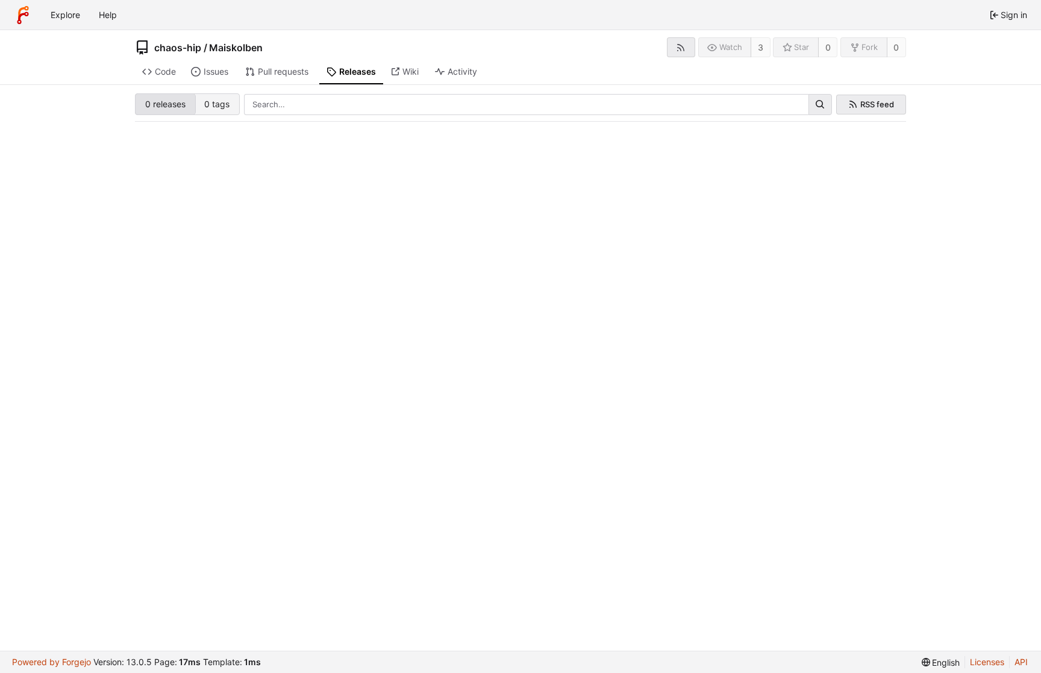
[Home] (23, 15)
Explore (65, 15)
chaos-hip (177, 48)
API (1021, 662)
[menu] (941, 662)
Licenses (987, 662)
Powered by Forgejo (51, 662)
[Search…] (819, 105)
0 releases (165, 104)
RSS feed (877, 104)
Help (108, 15)
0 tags (217, 104)
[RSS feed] (681, 47)
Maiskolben (236, 48)
